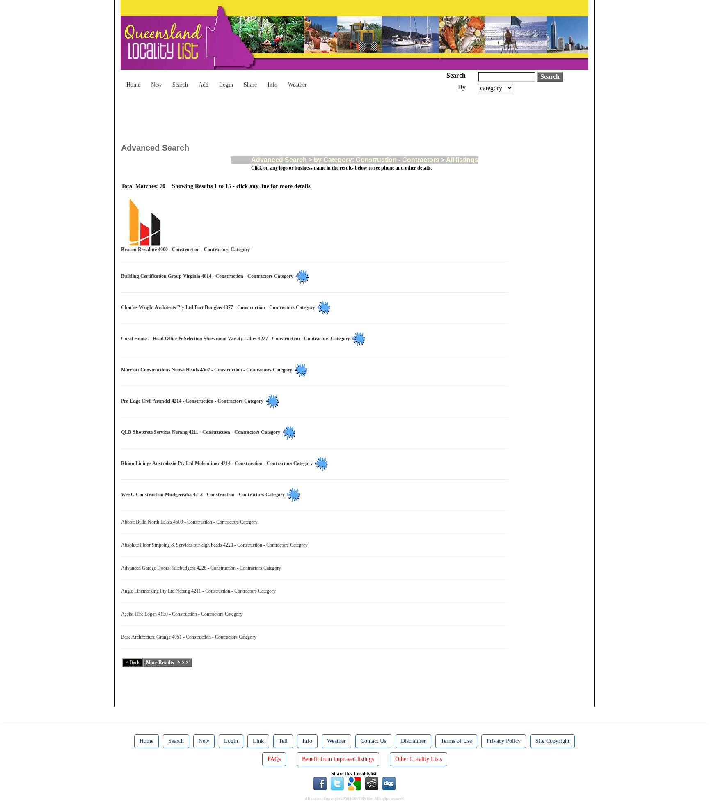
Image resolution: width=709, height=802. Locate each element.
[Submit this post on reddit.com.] (371, 783)
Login (226, 85)
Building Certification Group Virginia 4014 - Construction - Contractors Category (208, 276)
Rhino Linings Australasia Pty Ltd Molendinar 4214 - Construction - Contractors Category (218, 463)
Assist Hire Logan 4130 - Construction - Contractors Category (183, 614)
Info (272, 85)
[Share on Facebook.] (320, 783)
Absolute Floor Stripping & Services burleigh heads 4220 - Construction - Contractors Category (215, 545)
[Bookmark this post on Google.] (354, 783)
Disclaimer (413, 741)
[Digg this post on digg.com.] (389, 783)
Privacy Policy (504, 741)
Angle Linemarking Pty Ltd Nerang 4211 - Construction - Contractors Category (199, 591)
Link (258, 741)
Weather (297, 85)
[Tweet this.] (337, 783)
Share (250, 85)
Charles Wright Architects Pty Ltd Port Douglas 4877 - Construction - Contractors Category (219, 307)
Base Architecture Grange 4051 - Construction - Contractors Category (190, 637)
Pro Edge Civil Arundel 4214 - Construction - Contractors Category (193, 401)
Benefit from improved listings (338, 759)
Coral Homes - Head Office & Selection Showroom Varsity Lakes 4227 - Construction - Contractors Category (236, 338)
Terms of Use (456, 741)
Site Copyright (552, 741)
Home (133, 85)
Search (180, 85)
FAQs (274, 759)
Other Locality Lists (418, 759)
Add (203, 85)
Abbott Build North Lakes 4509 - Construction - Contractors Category (190, 522)
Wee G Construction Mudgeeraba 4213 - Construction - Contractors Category (204, 494)
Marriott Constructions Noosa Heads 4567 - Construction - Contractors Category (208, 370)
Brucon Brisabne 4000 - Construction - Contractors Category (186, 249)
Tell (283, 741)
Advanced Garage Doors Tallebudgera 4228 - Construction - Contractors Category (202, 568)
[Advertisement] (270, 114)
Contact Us (373, 741)
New (156, 85)
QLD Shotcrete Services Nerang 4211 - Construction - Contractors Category (202, 432)
